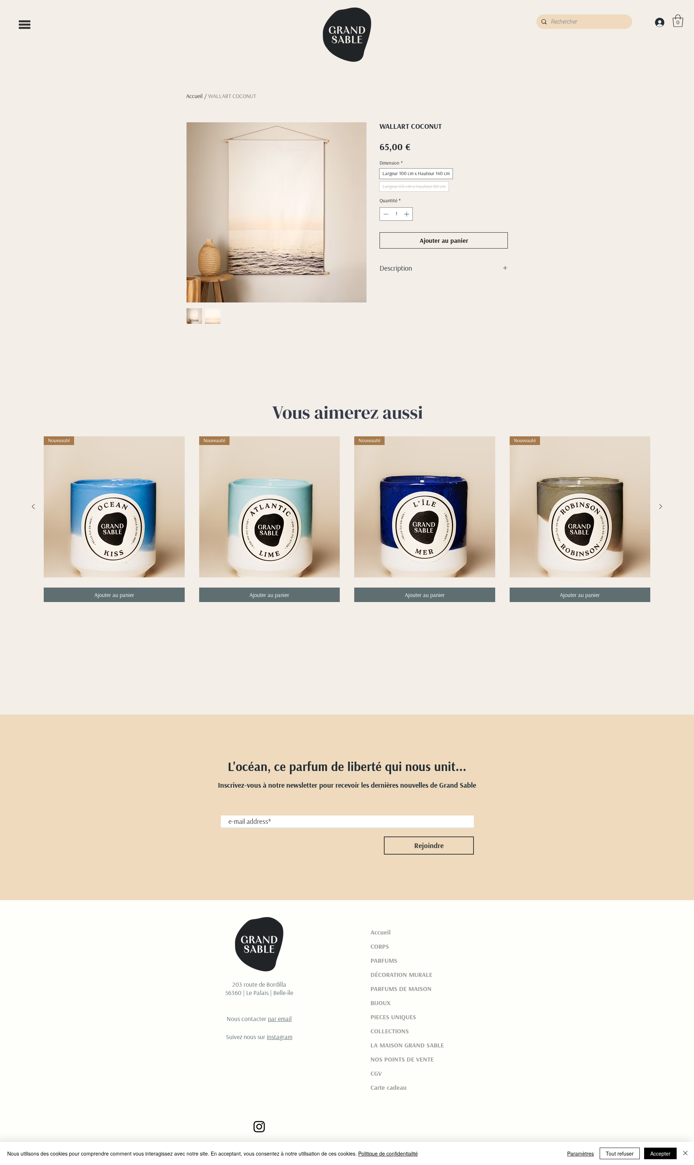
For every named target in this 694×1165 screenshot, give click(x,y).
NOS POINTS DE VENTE (402, 1059)
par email (280, 1018)
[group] (347, 519)
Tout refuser (620, 1153)
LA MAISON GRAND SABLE (405, 1045)
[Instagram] (259, 1126)
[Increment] (407, 214)
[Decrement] (385, 214)
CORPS (379, 946)
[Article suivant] (660, 506)
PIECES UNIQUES (393, 1017)
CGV (376, 1073)
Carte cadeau (388, 1087)
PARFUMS (383, 960)
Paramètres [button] (580, 1153)
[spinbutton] (396, 214)
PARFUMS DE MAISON (401, 988)
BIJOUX (380, 1003)
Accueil (194, 95)
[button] (24, 24)
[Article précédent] (33, 506)
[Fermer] (685, 1153)
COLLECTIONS (389, 1031)
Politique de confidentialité (388, 1153)
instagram (279, 1037)
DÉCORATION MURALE (401, 974)
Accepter (660, 1153)
